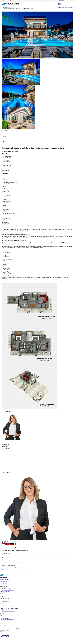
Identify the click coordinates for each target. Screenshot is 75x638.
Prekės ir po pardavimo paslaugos (8, 619)
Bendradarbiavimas (5, 598)
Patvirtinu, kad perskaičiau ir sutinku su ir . (17, 569)
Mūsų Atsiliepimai (5, 601)
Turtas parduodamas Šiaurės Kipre (8, 611)
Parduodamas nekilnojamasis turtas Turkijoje (10, 608)
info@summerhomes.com (8, 449)
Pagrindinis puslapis (7, 7)
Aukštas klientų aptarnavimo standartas (9, 620)
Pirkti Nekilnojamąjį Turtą (6, 588)
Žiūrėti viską (2, 593)
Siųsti (4, 572)
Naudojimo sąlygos (20, 569)
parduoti (59, 4)
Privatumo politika (27, 569)
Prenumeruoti (2, 631)
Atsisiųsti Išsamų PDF (5, 170)
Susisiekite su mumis (69, 7)
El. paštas (5, 452)
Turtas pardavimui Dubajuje (7, 609)
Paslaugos (59, 7)
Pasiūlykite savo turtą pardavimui (8, 590)
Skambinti (11, 452)
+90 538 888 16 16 (7, 448)
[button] (59, 2)
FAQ (63, 7)
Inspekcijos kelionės (5, 618)
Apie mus (4, 599)
